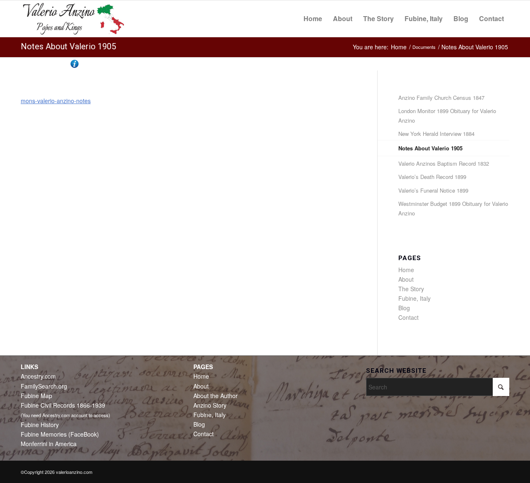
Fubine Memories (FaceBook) (60, 434)
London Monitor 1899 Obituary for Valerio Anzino (447, 115)
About (406, 279)
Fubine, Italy (414, 298)
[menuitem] (313, 18)
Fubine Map (36, 395)
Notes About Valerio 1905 (68, 46)
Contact (408, 317)
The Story (411, 289)
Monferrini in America (49, 444)
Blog (404, 308)
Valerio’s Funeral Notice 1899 (433, 190)
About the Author (215, 395)
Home (406, 270)
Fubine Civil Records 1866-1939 (63, 405)
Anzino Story (209, 405)
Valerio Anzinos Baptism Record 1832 (443, 163)
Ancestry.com (38, 376)
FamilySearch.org (44, 386)
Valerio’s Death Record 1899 (432, 177)
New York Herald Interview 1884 (436, 134)
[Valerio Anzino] (73, 18)
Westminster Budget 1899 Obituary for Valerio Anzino (453, 208)
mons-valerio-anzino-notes (56, 101)
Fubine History (40, 424)
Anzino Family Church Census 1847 (441, 97)
